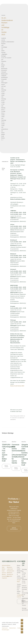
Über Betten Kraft (3, 569)
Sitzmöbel (9, 576)
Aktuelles (3, 15)
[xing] (2, 179)
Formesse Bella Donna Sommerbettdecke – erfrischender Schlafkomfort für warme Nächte (18, 454)
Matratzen (9, 567)
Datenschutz (12, 628)
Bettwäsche (10, 574)
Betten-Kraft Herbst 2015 (17, 385)
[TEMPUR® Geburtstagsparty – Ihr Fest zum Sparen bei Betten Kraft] (4, 436)
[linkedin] (2, 182)
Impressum (5, 628)
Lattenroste (10, 569)
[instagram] (2, 174)
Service (4, 572)
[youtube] (2, 177)
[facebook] (2, 172)
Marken (4, 574)
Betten (8, 565)
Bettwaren (9, 572)
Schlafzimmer (10, 570)
